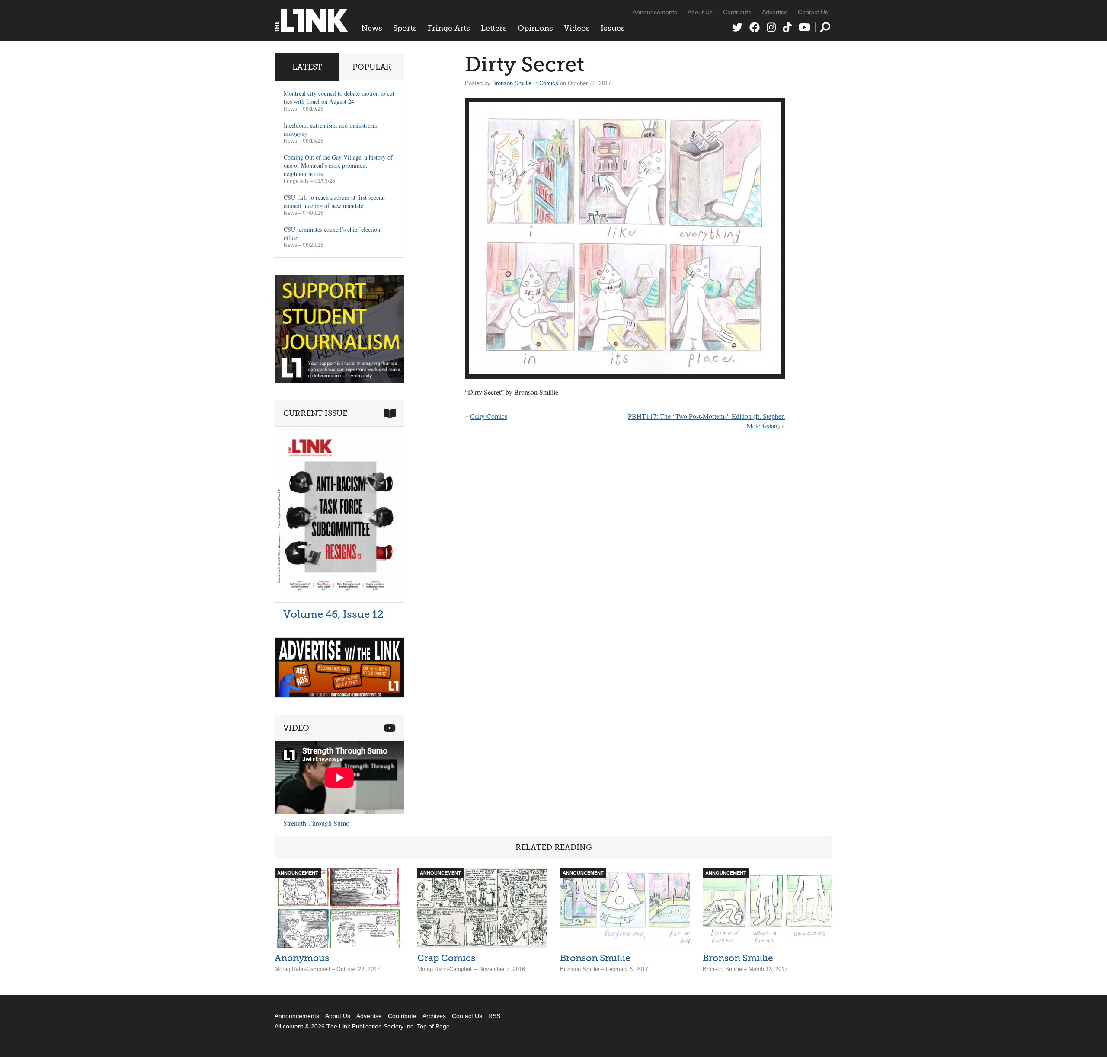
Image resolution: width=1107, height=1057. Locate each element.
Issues (613, 28)
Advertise (774, 12)
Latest (307, 67)
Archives (434, 1015)
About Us (700, 12)
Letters (494, 28)
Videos (577, 28)
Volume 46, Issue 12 (333, 614)
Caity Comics (488, 416)
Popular (371, 67)
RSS (494, 1015)
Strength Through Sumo (316, 822)
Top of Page (433, 1026)
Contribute (737, 12)
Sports (405, 28)
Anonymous (302, 957)
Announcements (655, 12)
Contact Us (813, 12)
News (371, 28)
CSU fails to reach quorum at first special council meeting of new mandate (334, 201)
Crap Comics (446, 957)
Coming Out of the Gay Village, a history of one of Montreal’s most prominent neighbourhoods (338, 165)
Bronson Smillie (511, 83)
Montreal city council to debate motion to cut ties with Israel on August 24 (339, 97)
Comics (548, 83)
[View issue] (339, 600)
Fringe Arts (449, 28)
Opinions (535, 28)
